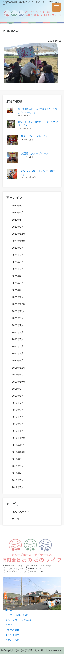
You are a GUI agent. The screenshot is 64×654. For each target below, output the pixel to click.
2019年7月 (18, 402)
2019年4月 (18, 416)
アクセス (10, 625)
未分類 (15, 519)
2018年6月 (18, 480)
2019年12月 (18, 367)
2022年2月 (18, 226)
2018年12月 (18, 437)
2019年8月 (18, 395)
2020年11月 (18, 311)
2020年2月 (18, 353)
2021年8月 (18, 254)
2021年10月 (18, 240)
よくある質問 (12, 635)
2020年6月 (18, 332)
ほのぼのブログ (20, 512)
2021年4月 (18, 276)
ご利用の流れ (12, 630)
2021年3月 (18, 283)
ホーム (8, 609)
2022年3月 (18, 219)
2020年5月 (18, 339)
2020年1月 (18, 360)
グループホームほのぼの (18, 620)
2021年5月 (18, 269)
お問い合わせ (12, 640)
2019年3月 (18, 423)
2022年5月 (18, 205)
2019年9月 (18, 388)
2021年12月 (18, 233)
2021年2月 (18, 290)
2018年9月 (18, 459)
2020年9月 (18, 318)
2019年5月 (18, 409)
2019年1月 (18, 431)
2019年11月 (18, 374)
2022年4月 (18, 212)
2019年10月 (18, 381)
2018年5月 (18, 487)
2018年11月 (18, 445)
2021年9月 (18, 247)
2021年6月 (18, 262)
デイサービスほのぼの (16, 614)
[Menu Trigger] (56, 7)
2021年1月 (18, 297)
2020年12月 (18, 304)
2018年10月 (18, 452)
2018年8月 (18, 466)
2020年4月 (18, 346)
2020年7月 (18, 325)
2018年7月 (18, 473)
